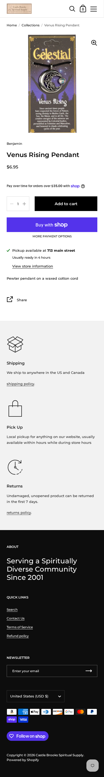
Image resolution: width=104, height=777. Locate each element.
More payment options (52, 236)
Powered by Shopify (23, 760)
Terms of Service (20, 627)
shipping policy (20, 384)
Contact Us (16, 618)
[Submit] (89, 671)
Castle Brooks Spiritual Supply (59, 755)
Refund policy (18, 636)
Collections (30, 25)
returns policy (19, 512)
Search (12, 609)
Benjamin (14, 144)
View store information (32, 266)
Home (12, 25)
